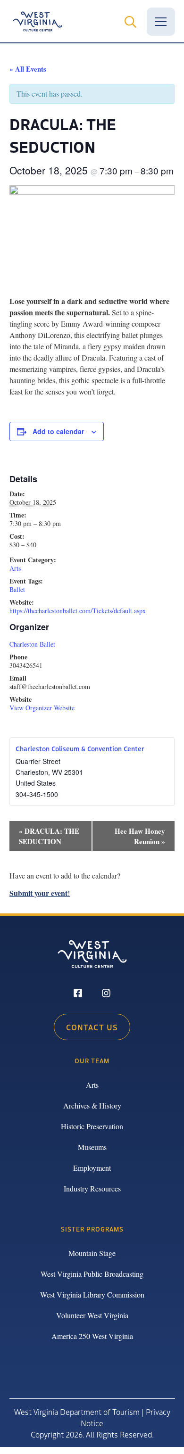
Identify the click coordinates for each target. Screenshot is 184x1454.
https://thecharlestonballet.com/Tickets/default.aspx (77, 610)
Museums (92, 1147)
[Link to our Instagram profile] (106, 994)
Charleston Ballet (32, 644)
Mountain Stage (92, 1253)
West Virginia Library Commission (92, 1294)
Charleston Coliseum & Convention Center (80, 748)
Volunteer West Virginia (92, 1315)
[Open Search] (131, 22)
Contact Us (92, 1027)
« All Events (27, 69)
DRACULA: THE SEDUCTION (49, 836)
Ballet (17, 589)
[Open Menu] (161, 22)
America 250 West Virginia (92, 1336)
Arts (15, 568)
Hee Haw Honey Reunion (140, 836)
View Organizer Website (42, 707)
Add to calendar (58, 431)
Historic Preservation (92, 1126)
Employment (92, 1168)
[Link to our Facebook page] (78, 994)
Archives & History (92, 1105)
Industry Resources (92, 1188)
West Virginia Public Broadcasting (92, 1274)
